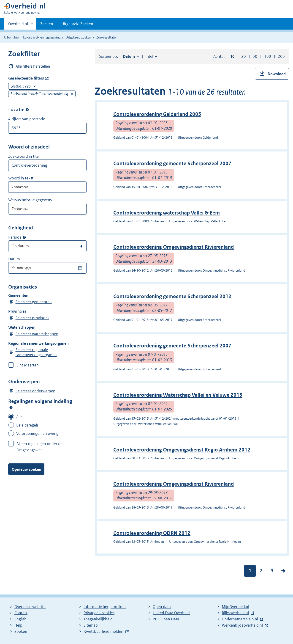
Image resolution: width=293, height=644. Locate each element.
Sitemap (91, 625)
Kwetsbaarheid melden (103, 631)
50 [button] (255, 56)
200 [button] (281, 56)
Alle (19, 416)
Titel (151, 56)
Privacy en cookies (99, 612)
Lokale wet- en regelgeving (41, 37)
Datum (14, 259)
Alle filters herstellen (33, 66)
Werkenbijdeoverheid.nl (242, 625)
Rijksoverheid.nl (235, 612)
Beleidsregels (27, 425)
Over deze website (30, 606)
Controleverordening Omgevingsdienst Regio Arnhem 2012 (181, 450)
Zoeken (46, 23)
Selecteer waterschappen (37, 333)
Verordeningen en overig (37, 433)
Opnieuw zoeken (26, 469)
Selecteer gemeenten (34, 301)
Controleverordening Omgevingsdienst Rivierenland (173, 247)
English (20, 619)
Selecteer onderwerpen (35, 391)
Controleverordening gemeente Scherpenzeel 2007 (172, 163)
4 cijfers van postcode (26, 119)
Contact (20, 612)
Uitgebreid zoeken (78, 37)
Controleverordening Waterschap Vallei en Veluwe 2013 (177, 395)
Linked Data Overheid (171, 612)
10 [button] (232, 56)
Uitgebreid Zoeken (77, 23)
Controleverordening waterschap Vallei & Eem (166, 213)
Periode (15, 237)
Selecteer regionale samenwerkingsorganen (36, 352)
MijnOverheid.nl (235, 606)
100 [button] (267, 56)
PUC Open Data (166, 619)
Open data (162, 606)
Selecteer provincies (32, 317)
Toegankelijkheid (98, 619)
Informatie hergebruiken (105, 606)
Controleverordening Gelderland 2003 (157, 114)
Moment (24, 237)
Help (18, 625)
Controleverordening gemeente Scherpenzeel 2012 (172, 296)
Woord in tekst (20, 178)
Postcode (27, 109)
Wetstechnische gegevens (30, 200)
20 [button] (243, 56)
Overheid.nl (18, 25)
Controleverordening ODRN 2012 (151, 533)
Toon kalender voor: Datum (80, 268)
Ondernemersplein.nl (240, 619)
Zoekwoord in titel (24, 156)
